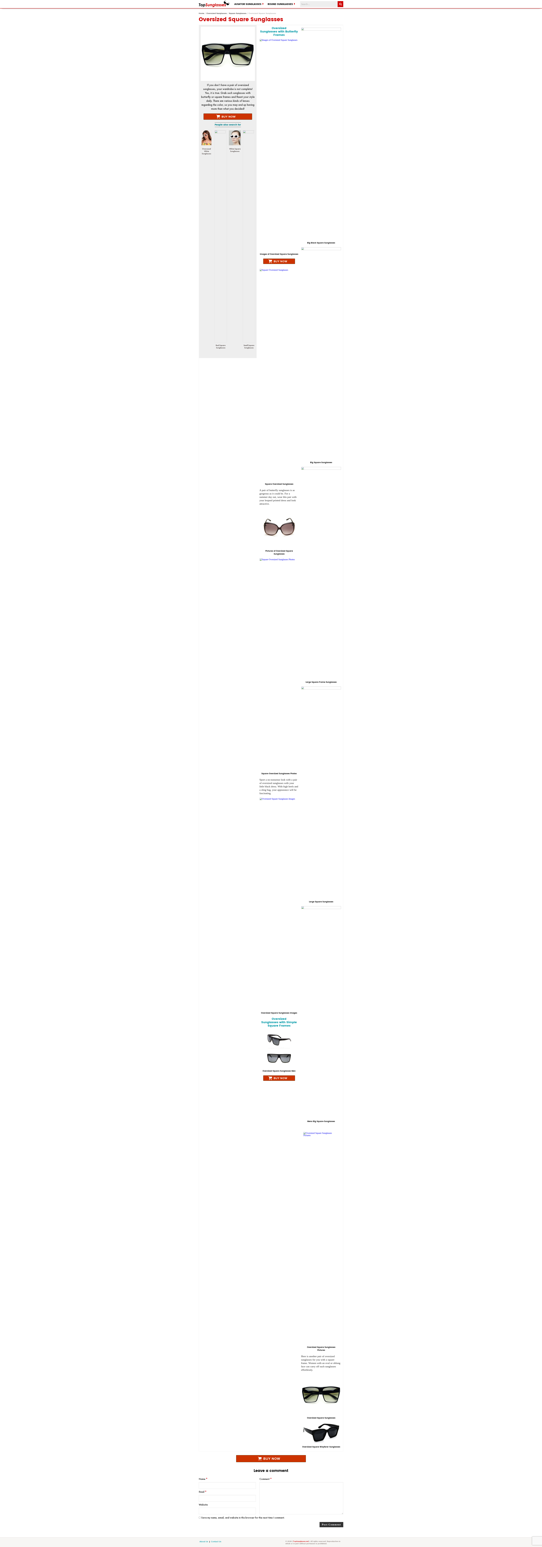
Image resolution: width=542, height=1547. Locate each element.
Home (201, 13)
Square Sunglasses (237, 13)
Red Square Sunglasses (221, 346)
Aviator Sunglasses (247, 4)
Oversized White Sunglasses (206, 151)
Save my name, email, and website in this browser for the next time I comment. (243, 1517)
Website (203, 1504)
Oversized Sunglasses (216, 13)
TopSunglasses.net (301, 1541)
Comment (265, 1479)
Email (202, 1492)
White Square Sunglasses (235, 150)
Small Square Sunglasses (249, 346)
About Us (203, 1541)
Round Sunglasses (280, 4)
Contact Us (216, 1541)
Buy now (229, 116)
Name (203, 1479)
